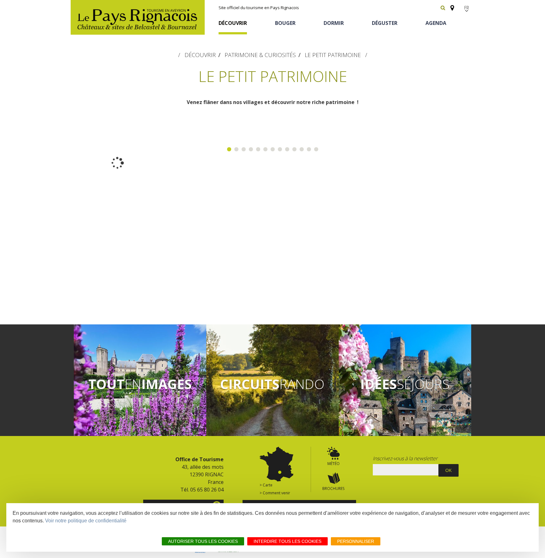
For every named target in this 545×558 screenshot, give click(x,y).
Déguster (384, 23)
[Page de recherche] (443, 7)
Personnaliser (355, 541)
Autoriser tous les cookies (203, 541)
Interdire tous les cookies (287, 541)
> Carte (266, 485)
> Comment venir (275, 493)
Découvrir (233, 23)
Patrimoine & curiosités (260, 55)
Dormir (334, 23)
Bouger (285, 23)
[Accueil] (138, 17)
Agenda (435, 23)
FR (466, 8)
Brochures (333, 488)
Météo (333, 463)
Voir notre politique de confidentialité (85, 520)
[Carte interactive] (450, 5)
